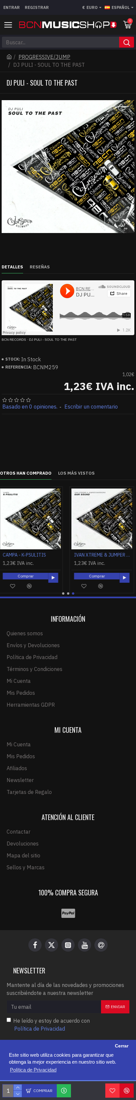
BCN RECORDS (14, 339)
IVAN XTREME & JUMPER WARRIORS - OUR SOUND (34, 555)
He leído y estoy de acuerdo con (51, 1024)
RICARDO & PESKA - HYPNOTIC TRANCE (105, 555)
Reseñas (40, 267)
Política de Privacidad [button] (33, 1070)
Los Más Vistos (76, 473)
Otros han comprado (25, 473)
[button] (63, 593)
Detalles (12, 267)
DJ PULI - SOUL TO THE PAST (53, 339)
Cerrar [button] (121, 1045)
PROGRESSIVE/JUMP (44, 57)
